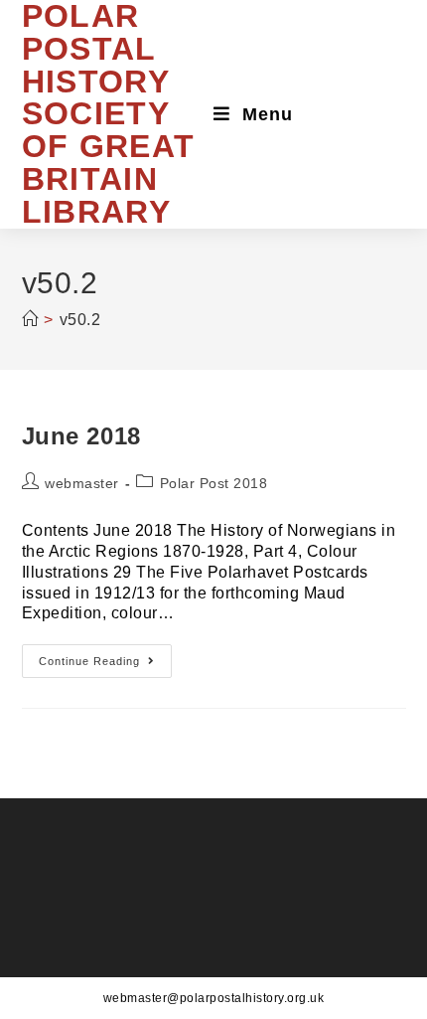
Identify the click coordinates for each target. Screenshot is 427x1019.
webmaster (82, 483)
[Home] (30, 319)
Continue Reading (105, 665)
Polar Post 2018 (214, 483)
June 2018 (81, 436)
